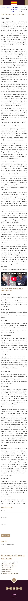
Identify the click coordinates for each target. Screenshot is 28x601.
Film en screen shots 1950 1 (8, 563)
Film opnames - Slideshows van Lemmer (15, 9)
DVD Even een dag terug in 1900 (23, 9)
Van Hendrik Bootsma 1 (7, 569)
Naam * (3, 510)
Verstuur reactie (5, 535)
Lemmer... (8, 7)
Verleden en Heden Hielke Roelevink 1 (10, 573)
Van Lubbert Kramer (6, 571)
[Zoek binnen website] (1, 2)
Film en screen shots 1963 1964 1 (9, 565)
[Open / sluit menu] (26, 2)
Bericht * (3, 524)
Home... (3, 7)
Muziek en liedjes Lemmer (8, 567)
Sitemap (14, 594)
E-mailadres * (4, 517)
